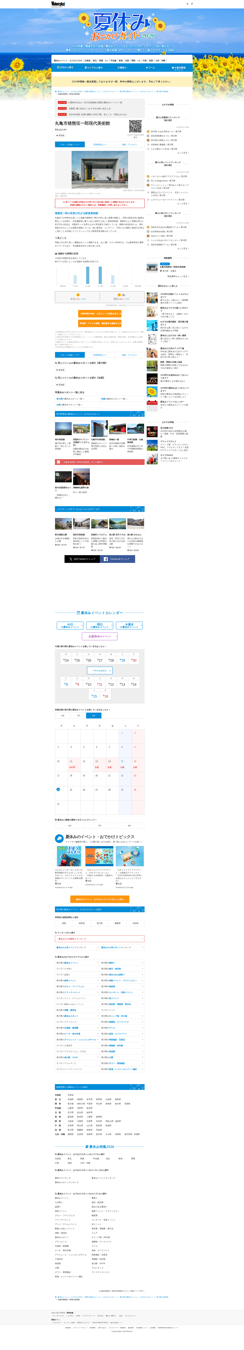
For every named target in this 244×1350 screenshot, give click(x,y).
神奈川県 (81, 1103)
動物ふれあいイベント (65, 1228)
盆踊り (58, 1206)
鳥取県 (99, 1125)
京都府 (80, 1121)
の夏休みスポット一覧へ (70, 398)
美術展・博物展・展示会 (102, 1228)
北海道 (88, 60)
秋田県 (99, 1099)
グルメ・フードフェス (65, 1215)
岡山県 (80, 1125)
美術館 (61, 135)
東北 (95, 60)
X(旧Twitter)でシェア (84, 558)
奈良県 (99, 1121)
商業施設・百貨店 (99, 1254)
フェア (95, 1232)
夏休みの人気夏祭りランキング (72, 938)
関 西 (58, 1121)
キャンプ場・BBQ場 (101, 1237)
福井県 (89, 1112)
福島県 (118, 1099)
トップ (69, 144)
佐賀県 (80, 1134)
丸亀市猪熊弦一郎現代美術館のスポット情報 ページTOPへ (122, 1291)
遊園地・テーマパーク (101, 1241)
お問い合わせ (102, 1328)
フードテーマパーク (100, 1272)
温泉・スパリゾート (100, 1250)
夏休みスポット (62, 1237)
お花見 (78, 1316)
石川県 (71, 1112)
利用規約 (68, 1328)
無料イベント (61, 1211)
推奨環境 (92, 1328)
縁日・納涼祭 (98, 1202)
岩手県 (89, 1099)
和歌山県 (109, 1121)
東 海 (58, 1116)
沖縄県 (137, 1134)
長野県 (80, 1108)
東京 (106, 60)
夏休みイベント (62, 1198)
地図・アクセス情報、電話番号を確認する (100, 323)
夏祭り (123, 67)
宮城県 (71, 1099)
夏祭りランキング (63, 1178)
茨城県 (127, 1103)
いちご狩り (69, 1316)
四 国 (58, 1129)
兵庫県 (89, 1121)
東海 (121, 60)
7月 (99, 825)
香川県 (59, 129)
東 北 (58, 1099)
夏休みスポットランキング (67, 1182)
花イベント (97, 1224)
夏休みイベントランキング (103, 1178)
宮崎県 (118, 1134)
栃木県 (118, 1103)
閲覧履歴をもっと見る (177, 276)
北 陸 (58, 1112)
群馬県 (108, 1103)
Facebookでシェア (119, 558)
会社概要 (152, 1328)
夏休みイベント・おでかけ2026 (68, 60)
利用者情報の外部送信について (168, 1328)
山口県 (89, 1125)
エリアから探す (95, 67)
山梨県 (71, 1108)
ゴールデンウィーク (88, 1316)
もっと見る (182, 153)
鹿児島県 (128, 1134)
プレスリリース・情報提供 (117, 1328)
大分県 (108, 1134)
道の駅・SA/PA (98, 1263)
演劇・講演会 (61, 1232)
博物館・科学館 (98, 1259)
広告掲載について (141, 1328)
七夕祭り (59, 1202)
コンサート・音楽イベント (103, 1219)
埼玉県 (99, 1103)
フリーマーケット (63, 1219)
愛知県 (71, 1116)
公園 (57, 1267)
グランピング (61, 1241)
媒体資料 (131, 1328)
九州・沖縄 (160, 60)
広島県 (71, 1125)
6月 (69, 825)
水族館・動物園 (62, 1246)
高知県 (136, 923)
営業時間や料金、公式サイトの (99, 313)
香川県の (67, 962)
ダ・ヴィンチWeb (69, 1323)
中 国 (58, 1125)
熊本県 (99, 1134)
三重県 (89, 1116)
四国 (151, 60)
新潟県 (89, 1108)
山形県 (108, 1099)
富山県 (80, 1112)
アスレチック (98, 1267)
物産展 (95, 1215)
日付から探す (67, 67)
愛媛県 (118, 923)
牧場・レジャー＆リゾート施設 (69, 1276)
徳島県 (82, 923)
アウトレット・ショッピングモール (71, 1254)
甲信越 (113, 60)
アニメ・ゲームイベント (66, 1224)
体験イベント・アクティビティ (105, 1211)
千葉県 (89, 1103)
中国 (145, 60)
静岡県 (99, 1116)
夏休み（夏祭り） (111, 1316)
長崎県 (89, 1134)
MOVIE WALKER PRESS (100, 1323)
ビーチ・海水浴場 (63, 1250)
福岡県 (71, 1134)
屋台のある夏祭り (99, 1206)
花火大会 (100, 1316)
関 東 (58, 1103)
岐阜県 (80, 1116)
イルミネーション (130, 1316)
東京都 (71, 1103)
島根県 (108, 1125)
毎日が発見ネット (116, 1323)
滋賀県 (118, 1121)
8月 (129, 825)
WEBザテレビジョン (83, 1323)
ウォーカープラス (58, 1316)
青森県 (80, 1099)
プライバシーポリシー (80, 1328)
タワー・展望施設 (63, 1272)
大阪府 (71, 1121)
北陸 (127, 60)
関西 (133, 60)
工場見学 (59, 1259)
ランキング (71, 947)
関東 (101, 60)
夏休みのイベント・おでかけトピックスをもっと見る (100, 899)
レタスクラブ (57, 1323)
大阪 (138, 60)
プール (151, 67)
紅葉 (120, 1316)
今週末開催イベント (180, 68)
